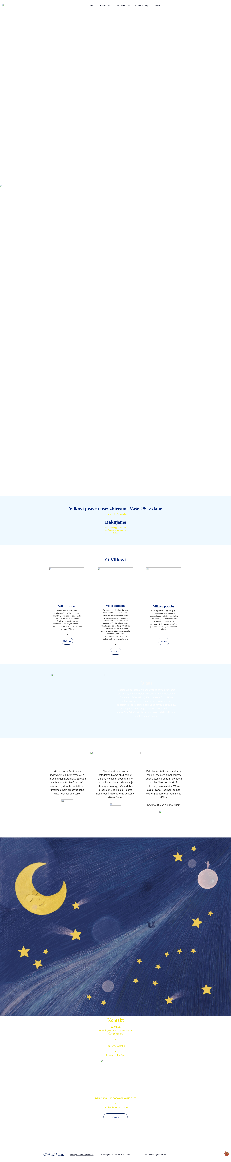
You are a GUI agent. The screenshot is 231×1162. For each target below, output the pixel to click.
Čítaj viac (67, 641)
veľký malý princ (53, 1154)
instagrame (104, 775)
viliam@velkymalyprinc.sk (81, 1154)
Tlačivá (115, 1117)
